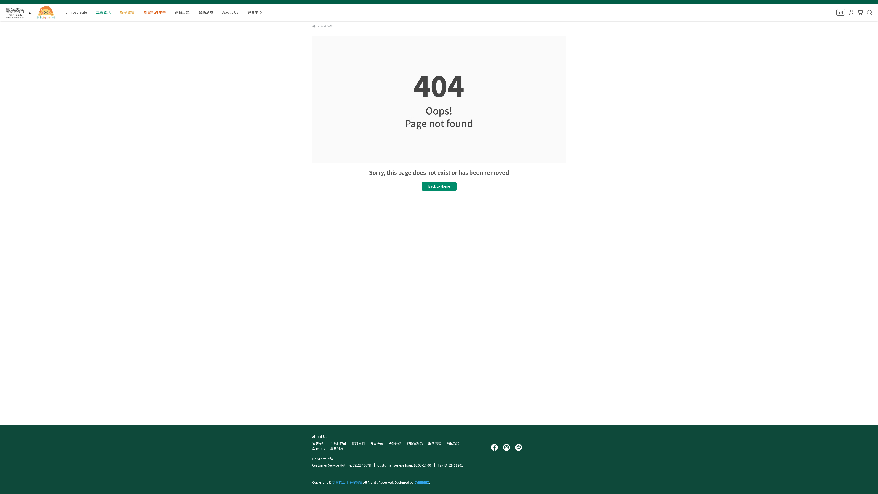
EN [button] (840, 12)
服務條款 (434, 443)
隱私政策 (453, 443)
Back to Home (439, 186)
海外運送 (394, 443)
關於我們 (358, 443)
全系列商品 (338, 443)
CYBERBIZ (421, 482)
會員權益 (376, 443)
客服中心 (318, 448)
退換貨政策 (415, 443)
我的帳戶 (318, 443)
